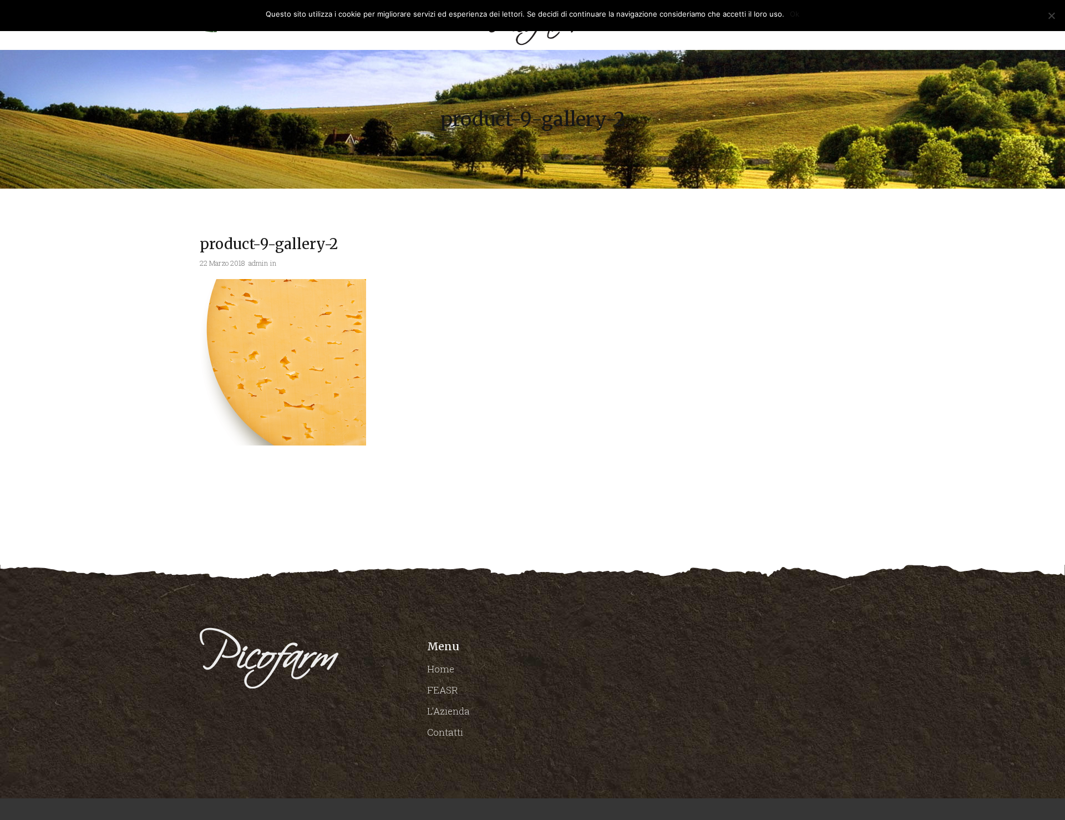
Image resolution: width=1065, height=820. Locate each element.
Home (440, 668)
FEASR (442, 690)
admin (258, 263)
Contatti (445, 732)
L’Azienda (448, 711)
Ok (794, 13)
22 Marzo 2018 (222, 263)
